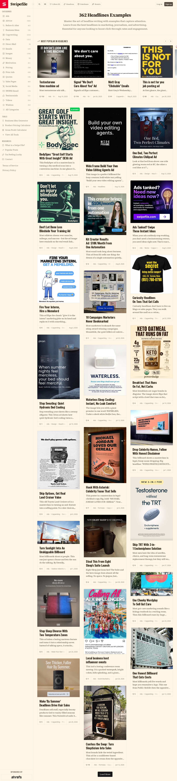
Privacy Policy (96, 433)
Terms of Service (81, 433)
